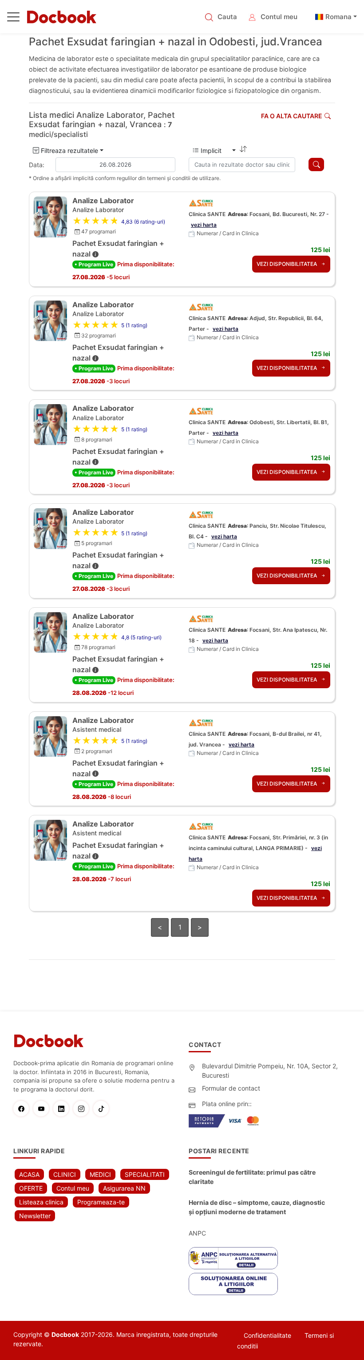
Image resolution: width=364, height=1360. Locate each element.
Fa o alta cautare (291, 116)
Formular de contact (231, 1088)
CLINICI (64, 1174)
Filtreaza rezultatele (68, 150)
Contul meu (279, 16)
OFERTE (31, 1188)
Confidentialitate (267, 1335)
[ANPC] (233, 1258)
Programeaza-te (101, 1202)
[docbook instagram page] (83, 1108)
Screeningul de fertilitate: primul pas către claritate (252, 1176)
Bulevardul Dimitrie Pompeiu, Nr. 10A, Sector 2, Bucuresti (270, 1070)
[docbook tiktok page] (103, 1108)
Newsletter (35, 1216)
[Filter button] (316, 164)
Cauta (227, 16)
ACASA (29, 1174)
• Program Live (94, 264)
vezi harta (204, 224)
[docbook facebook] (23, 1108)
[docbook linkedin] (63, 1108)
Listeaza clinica (41, 1202)
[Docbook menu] (13, 18)
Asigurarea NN (124, 1188)
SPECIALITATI (145, 1174)
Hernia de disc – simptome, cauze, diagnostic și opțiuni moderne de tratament (257, 1207)
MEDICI (100, 1174)
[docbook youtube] (43, 1108)
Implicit (214, 150)
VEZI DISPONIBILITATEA (287, 264)
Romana (338, 16)
